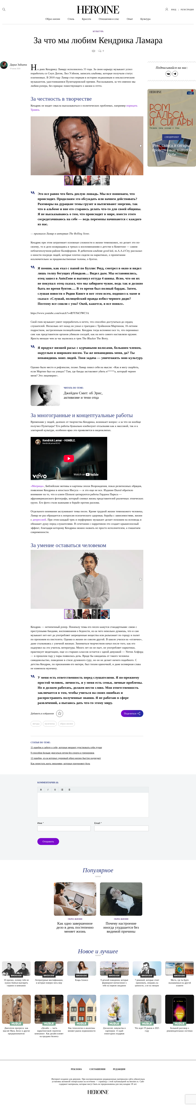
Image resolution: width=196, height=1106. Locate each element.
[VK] (168, 74)
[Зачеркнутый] (55, 789)
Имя (40, 823)
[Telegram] (175, 74)
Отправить (48, 841)
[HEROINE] (98, 10)
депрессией (39, 519)
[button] (140, 145)
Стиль (71, 18)
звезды (36, 723)
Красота (86, 18)
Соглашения (97, 1069)
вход (173, 10)
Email (98, 823)
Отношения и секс (109, 18)
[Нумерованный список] (69, 789)
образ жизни (66, 723)
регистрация (187, 10)
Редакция (119, 1069)
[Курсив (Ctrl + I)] (48, 789)
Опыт (130, 18)
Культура (145, 18)
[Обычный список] (62, 789)
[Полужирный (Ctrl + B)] (41, 789)
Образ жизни (52, 18)
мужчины (50, 723)
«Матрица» (37, 486)
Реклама (76, 1069)
